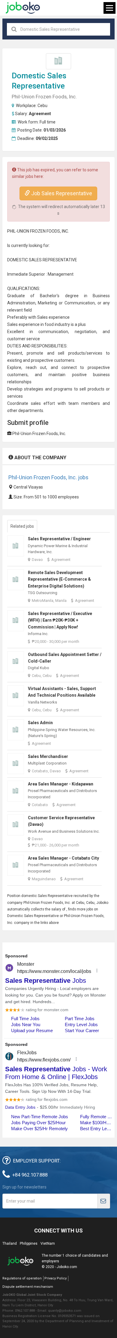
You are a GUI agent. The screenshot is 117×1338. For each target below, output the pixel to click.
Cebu (42, 105)
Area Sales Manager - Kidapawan (60, 784)
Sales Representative (55, 896)
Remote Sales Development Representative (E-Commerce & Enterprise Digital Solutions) (59, 579)
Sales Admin (40, 722)
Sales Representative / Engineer (59, 538)
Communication (79, 302)
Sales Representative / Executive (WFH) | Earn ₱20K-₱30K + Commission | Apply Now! (60, 620)
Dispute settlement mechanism (27, 1287)
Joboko (23, 7)
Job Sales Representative (61, 193)
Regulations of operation (22, 1278)
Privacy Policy (55, 1278)
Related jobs (22, 526)
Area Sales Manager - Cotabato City (63, 858)
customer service (23, 338)
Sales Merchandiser (48, 756)
